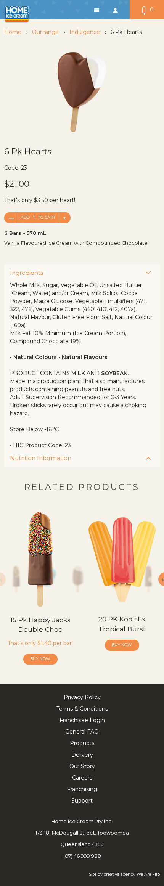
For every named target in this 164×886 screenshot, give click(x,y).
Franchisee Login (82, 720)
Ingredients (26, 272)
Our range (45, 32)
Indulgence (84, 32)
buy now (40, 658)
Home (12, 32)
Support (82, 800)
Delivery (82, 754)
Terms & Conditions (82, 708)
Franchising (82, 789)
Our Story (82, 766)
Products (82, 743)
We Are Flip (148, 874)
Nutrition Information (40, 458)
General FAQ (82, 731)
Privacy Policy (82, 697)
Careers (82, 777)
